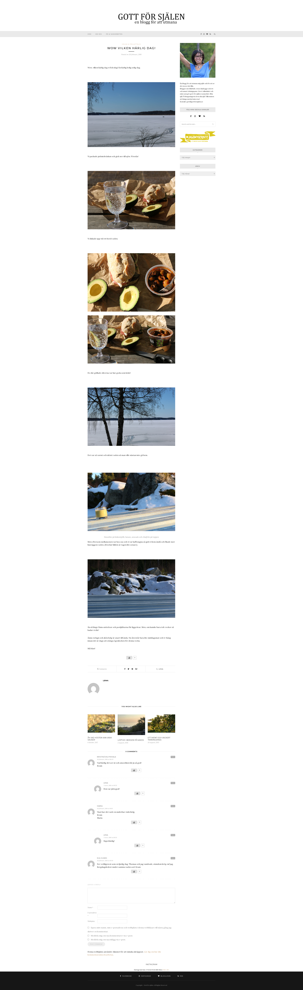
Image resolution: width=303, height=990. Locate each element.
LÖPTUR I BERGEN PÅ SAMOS (131, 740)
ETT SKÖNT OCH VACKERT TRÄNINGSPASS (159, 739)
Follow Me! (165, 970)
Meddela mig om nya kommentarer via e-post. (112, 935)
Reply (173, 757)
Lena (161, 669)
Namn (90, 908)
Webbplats (91, 921)
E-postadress (92, 914)
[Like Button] (129, 657)
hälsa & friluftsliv (131, 44)
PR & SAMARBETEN (114, 34)
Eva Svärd (102, 858)
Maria (100, 806)
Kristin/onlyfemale (106, 757)
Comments (102, 669)
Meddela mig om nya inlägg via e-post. (108, 939)
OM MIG (99, 34)
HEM (89, 34)
